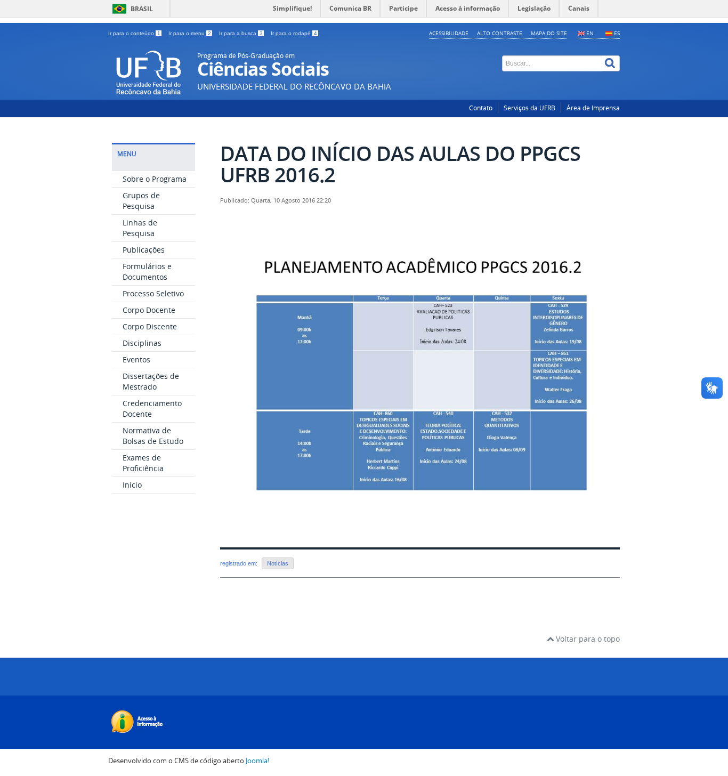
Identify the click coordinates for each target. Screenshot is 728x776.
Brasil (142, 8)
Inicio (132, 485)
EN (590, 33)
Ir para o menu (189, 33)
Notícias (277, 563)
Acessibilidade (448, 33)
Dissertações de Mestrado (151, 381)
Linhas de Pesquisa (140, 227)
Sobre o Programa (155, 179)
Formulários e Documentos (147, 271)
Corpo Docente (149, 310)
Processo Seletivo (153, 293)
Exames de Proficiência (143, 462)
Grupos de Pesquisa (141, 200)
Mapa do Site (549, 33)
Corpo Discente (150, 326)
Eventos (136, 359)
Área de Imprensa (593, 107)
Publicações (144, 250)
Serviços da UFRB (529, 107)
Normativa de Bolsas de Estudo (153, 435)
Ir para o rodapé (294, 33)
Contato (480, 107)
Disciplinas (142, 343)
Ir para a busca (241, 33)
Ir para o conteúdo (134, 33)
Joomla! (257, 760)
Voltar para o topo (587, 639)
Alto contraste (499, 33)
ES (617, 33)
